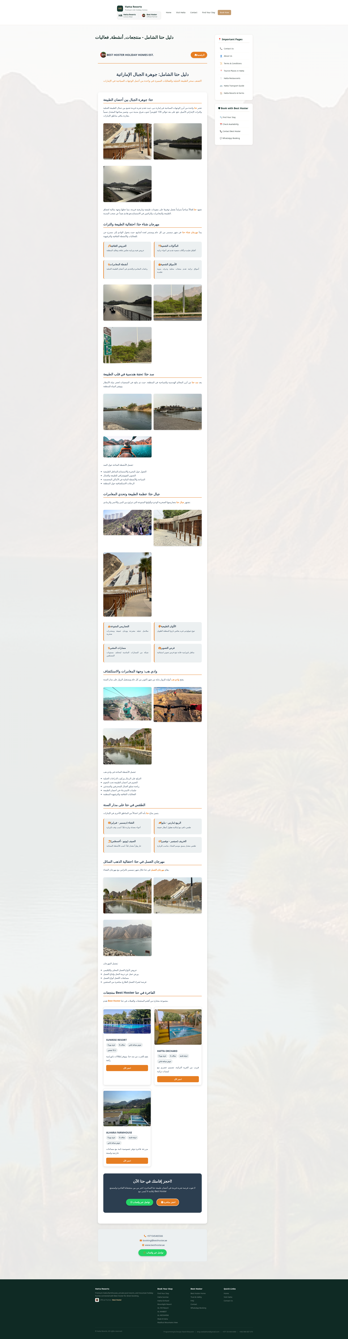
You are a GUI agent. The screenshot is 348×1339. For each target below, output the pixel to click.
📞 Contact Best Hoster (230, 131)
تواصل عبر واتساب (141, 1202)
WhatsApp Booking (198, 1308)
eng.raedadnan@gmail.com (208, 1331)
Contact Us (227, 48)
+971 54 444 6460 (229, 1331)
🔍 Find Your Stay (228, 117)
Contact (193, 12)
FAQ (192, 1300)
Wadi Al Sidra (162, 1319)
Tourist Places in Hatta (232, 70)
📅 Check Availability (229, 124)
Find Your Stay (208, 12)
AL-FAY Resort (163, 1308)
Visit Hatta (180, 12)
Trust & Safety (196, 1297)
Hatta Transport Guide (232, 85)
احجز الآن (127, 1068)
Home (168, 12)
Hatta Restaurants (230, 78)
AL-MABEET (162, 1311)
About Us (226, 56)
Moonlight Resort (164, 1304)
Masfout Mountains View (167, 1322)
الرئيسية (200, 54)
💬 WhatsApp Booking (230, 138)
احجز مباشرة (169, 1202)
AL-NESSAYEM (163, 1315)
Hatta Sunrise (162, 1297)
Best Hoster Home (198, 1293)
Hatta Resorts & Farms (232, 93)
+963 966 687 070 (246, 1331)
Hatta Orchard (163, 1300)
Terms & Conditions (231, 63)
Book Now (224, 12)
